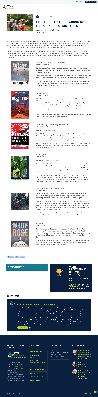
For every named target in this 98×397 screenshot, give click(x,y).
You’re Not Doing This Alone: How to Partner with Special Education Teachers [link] (84, 354)
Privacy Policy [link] (35, 380)
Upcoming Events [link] (33, 7)
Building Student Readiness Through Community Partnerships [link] (84, 373)
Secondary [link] (22, 256)
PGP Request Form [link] (75, 286)
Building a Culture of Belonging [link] (84, 363)
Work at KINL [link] (79, 1)
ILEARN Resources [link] (20, 7)
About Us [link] (75, 7)
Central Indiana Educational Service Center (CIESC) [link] (15, 366)
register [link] (81, 278)
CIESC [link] (19, 393)
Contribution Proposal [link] (38, 369)
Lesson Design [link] (10, 256)
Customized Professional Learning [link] (38, 361)
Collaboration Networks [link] (61, 7)
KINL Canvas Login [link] (36, 366)
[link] (95, 392)
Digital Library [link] (46, 7)
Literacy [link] (17, 256)
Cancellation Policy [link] (37, 377)
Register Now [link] (85, 7)
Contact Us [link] (34, 373)
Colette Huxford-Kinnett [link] (36, 304)
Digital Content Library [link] (35, 356)
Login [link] (93, 7)
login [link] (75, 278)
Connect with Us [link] (90, 1)
